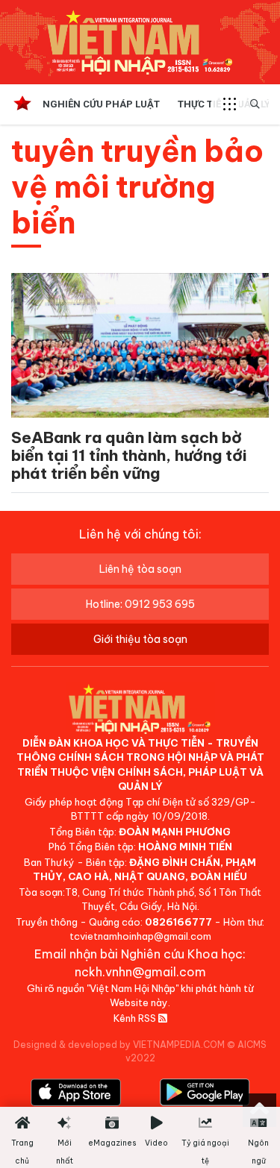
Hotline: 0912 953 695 (140, 604)
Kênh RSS (135, 1018)
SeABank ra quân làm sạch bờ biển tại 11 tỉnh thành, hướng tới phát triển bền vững (128, 455)
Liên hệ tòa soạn (140, 569)
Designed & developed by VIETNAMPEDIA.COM (119, 1044)
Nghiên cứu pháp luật (101, 104)
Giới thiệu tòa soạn (140, 639)
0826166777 (178, 922)
